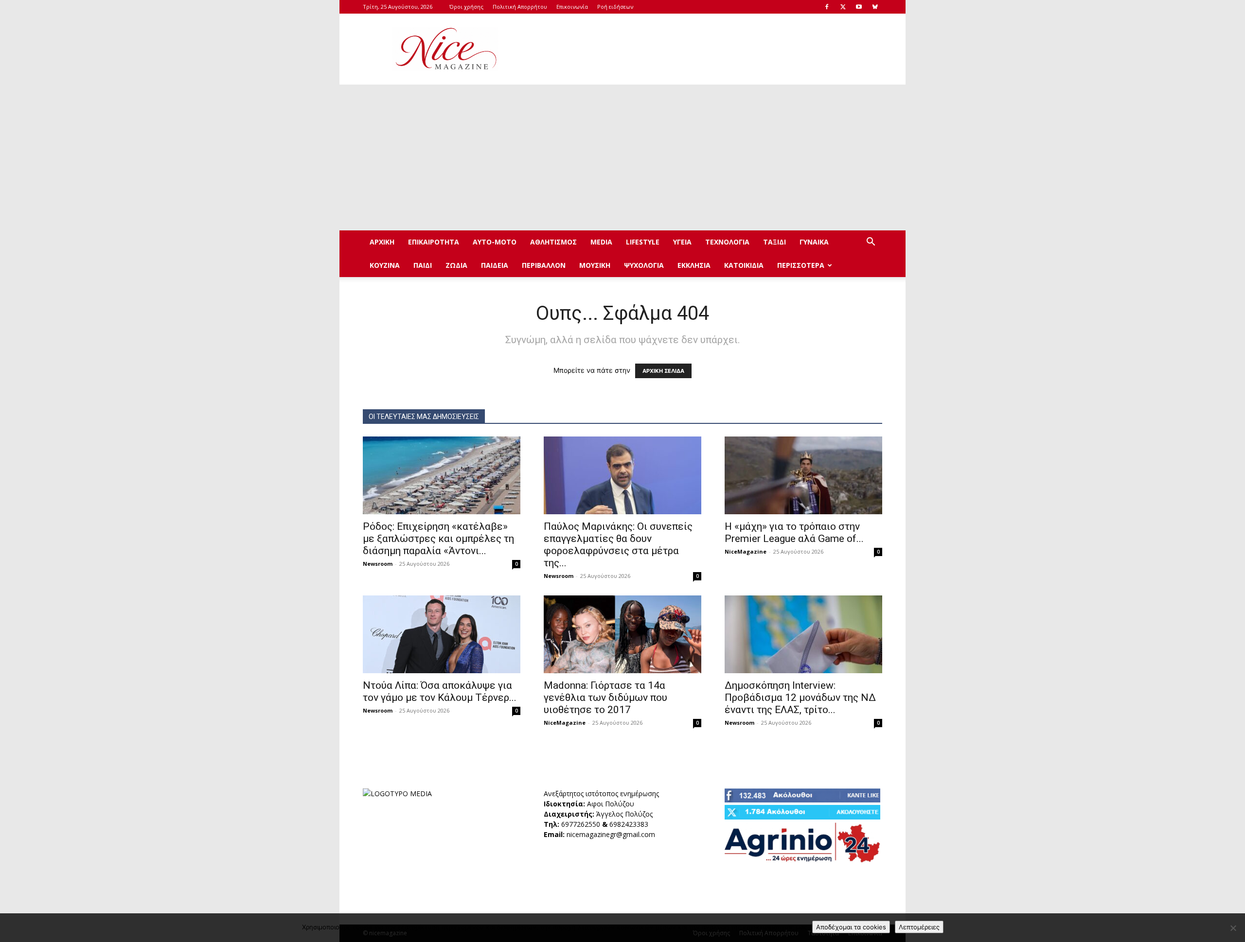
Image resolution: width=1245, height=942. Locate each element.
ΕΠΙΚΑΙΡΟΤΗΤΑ (433, 241)
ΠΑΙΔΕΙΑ (494, 265)
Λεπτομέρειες (919, 927)
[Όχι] (1233, 928)
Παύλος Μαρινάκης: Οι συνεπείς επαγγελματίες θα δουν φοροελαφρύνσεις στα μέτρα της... (618, 545)
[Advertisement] (705, 49)
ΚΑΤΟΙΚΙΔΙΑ (744, 265)
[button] (870, 242)
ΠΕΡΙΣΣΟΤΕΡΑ (800, 265)
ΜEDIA (601, 241)
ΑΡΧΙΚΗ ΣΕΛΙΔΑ (663, 370)
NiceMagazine (745, 551)
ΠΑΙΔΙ (422, 265)
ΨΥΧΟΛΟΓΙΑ (644, 265)
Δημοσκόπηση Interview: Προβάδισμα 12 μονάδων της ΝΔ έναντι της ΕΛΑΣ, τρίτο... (800, 697)
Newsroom (377, 563)
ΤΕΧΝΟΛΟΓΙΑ (727, 241)
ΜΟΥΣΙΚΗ (594, 265)
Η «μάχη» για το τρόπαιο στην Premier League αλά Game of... (794, 532)
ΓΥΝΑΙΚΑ (814, 241)
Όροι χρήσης (466, 6)
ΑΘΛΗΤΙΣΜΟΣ (553, 241)
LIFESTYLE (642, 241)
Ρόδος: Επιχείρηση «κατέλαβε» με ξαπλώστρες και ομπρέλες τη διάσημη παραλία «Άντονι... (438, 539)
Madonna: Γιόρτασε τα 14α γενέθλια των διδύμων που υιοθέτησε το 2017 (605, 697)
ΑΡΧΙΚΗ (382, 241)
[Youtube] (859, 7)
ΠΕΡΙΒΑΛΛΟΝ (544, 265)
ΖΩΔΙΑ (456, 265)
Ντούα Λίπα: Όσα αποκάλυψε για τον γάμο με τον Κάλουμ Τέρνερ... (439, 691)
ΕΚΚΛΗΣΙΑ (694, 265)
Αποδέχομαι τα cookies (851, 927)
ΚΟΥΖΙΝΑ (385, 265)
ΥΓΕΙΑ (682, 241)
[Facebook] (826, 7)
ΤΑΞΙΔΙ (774, 241)
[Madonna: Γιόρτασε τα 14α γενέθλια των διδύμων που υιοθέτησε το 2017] (622, 634)
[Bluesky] (875, 7)
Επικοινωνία (572, 6)
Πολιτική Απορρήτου (520, 6)
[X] (843, 7)
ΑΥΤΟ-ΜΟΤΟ (494, 241)
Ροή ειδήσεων (615, 6)
